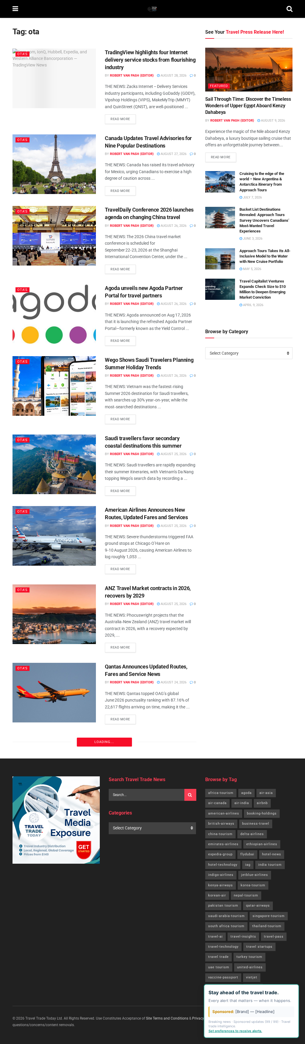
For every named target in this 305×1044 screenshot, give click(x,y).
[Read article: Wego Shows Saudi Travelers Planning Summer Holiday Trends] (54, 386)
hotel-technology (222, 865)
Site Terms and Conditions (167, 1018)
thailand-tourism (266, 926)
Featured (219, 86)
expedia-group (220, 854)
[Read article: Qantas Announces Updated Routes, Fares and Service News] (54, 692)
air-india (241, 803)
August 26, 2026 (173, 226)
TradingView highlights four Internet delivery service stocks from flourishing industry (150, 59)
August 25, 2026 (173, 454)
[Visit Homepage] (152, 9)
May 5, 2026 (251, 269)
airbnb (262, 803)
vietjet (251, 977)
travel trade (218, 957)
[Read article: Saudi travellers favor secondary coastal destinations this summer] (54, 464)
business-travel (255, 824)
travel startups (259, 947)
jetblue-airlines (254, 875)
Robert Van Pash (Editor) (132, 75)
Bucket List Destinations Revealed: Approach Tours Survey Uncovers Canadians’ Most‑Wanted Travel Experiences (264, 220)
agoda (246, 793)
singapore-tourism (269, 916)
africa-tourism (221, 793)
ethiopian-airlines (261, 844)
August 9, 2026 (272, 120)
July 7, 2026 (252, 197)
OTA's (22, 54)
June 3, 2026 (252, 239)
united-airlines (250, 967)
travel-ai (215, 936)
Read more (123, 117)
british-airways (221, 824)
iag (247, 865)
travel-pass (274, 936)
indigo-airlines (221, 875)
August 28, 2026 (173, 75)
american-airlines (223, 813)
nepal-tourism (246, 895)
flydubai (247, 854)
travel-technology (223, 947)
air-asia (266, 793)
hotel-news (271, 854)
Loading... (104, 742)
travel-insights (243, 936)
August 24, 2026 (173, 682)
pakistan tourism (223, 906)
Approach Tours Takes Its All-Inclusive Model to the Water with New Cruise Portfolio (264, 256)
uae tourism (218, 967)
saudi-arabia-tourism (226, 916)
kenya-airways (220, 885)
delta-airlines (252, 834)
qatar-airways (258, 906)
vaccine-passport (223, 977)
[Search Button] (289, 9)
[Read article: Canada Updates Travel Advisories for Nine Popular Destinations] (54, 164)
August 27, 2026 (173, 154)
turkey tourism (249, 957)
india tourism (270, 865)
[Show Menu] (15, 9)
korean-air (217, 895)
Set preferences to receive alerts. (235, 1031)
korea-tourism (253, 885)
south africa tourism (226, 926)
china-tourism (220, 834)
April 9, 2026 (252, 305)
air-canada (217, 803)
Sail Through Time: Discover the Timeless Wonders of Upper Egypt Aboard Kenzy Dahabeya (248, 105)
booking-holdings (262, 813)
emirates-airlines (223, 844)
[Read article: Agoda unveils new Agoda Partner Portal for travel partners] (54, 314)
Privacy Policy (203, 1018)
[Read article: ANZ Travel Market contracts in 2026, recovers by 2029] (54, 614)
